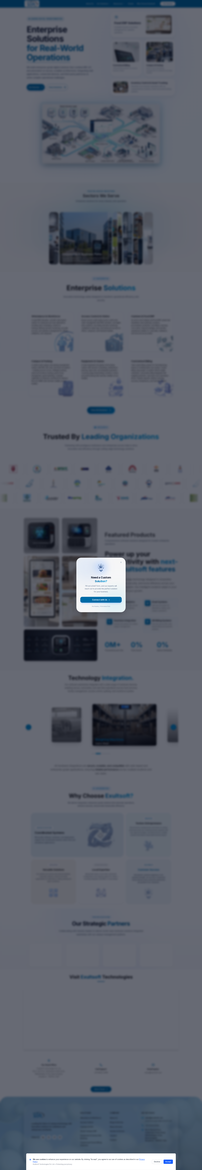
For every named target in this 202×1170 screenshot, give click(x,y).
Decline (157, 1162)
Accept (168, 1162)
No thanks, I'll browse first (101, 606)
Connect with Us (99, 600)
